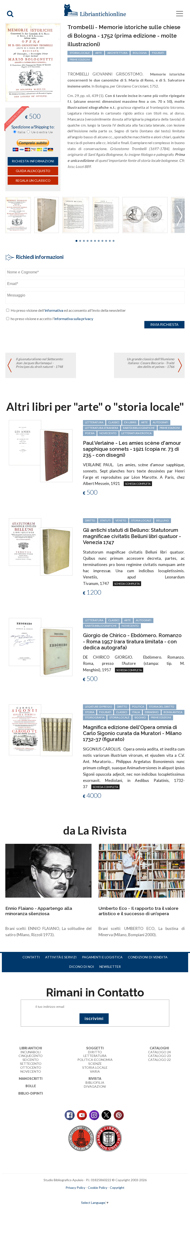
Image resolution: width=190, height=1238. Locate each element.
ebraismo (152, 712)
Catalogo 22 (159, 1060)
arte (98, 52)
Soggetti (95, 1048)
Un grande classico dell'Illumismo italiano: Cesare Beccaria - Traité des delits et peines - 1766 (150, 363)
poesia (90, 433)
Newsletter (110, 967)
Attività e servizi (61, 957)
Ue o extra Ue (42, 132)
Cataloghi (159, 1048)
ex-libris (130, 422)
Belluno (162, 520)
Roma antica (173, 712)
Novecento (108, 433)
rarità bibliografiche (139, 428)
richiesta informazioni (33, 161)
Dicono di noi (81, 967)
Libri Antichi (30, 1048)
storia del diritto (161, 706)
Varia (95, 1071)
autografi (160, 422)
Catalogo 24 (159, 1052)
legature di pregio (98, 706)
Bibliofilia (95, 1082)
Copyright (117, 1188)
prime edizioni (80, 59)
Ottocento (30, 1067)
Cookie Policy (97, 1188)
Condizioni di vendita (148, 957)
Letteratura (95, 1056)
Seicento (30, 1060)
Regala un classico (33, 180)
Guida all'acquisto (33, 171)
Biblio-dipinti (30, 1093)
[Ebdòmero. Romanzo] (25, 642)
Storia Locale (95, 1067)
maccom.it (81, 1195)
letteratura (94, 422)
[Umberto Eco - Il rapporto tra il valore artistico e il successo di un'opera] (141, 870)
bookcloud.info (103, 1195)
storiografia (94, 717)
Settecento (30, 1063)
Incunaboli (30, 1052)
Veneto (120, 520)
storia (89, 712)
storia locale (80, 52)
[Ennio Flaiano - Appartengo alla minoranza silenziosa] (48, 870)
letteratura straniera (101, 428)
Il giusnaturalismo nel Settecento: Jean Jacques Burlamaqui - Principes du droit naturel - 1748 (39, 363)
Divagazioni (95, 1086)
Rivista (95, 1079)
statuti (105, 520)
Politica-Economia (95, 1060)
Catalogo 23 (159, 1056)
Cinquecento (31, 1056)
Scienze (95, 1063)
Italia (21, 132)
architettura (117, 52)
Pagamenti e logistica (102, 957)
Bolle (30, 1086)
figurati (158, 52)
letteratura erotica (136, 433)
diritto (90, 520)
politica (138, 706)
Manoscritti (30, 1079)
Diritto (95, 1052)
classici (113, 422)
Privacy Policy (75, 1188)
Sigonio (140, 717)
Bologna (140, 52)
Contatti (31, 957)
